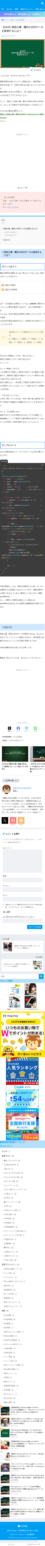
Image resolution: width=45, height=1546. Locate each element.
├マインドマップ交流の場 (15, 1231)
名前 (5, 876)
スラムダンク (10, 1277)
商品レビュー (10, 1373)
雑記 (5, 1311)
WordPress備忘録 (11, 1340)
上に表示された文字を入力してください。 (19, 917)
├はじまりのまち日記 (13, 1177)
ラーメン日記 (10, 1361)
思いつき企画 (10, 1294)
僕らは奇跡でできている (14, 1281)
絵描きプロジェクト (12, 1306)
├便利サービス (10, 1256)
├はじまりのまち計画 (13, 1173)
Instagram (13, 824)
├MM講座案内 (10, 1227)
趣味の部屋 (9, 1402)
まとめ (6, 1151)
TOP (2, 9)
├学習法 (8, 1198)
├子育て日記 (10, 1260)
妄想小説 (8, 1286)
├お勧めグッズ (11, 1252)
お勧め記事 (9, 1352)
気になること (10, 1394)
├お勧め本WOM (11, 1165)
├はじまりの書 (11, 1181)
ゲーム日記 (9, 1273)
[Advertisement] (22, 160)
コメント (7, 848)
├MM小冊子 (10, 1214)
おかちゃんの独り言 (12, 1344)
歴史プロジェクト (12, 1302)
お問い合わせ (12, 1530)
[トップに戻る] (3, 1535)
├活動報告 (9, 1243)
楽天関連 (8, 1390)
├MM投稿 (9, 1218)
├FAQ (7, 1206)
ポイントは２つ (11, 232)
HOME (23, 1526)
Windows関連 (10, 1336)
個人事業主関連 (11, 1369)
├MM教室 (9, 1223)
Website (21, 824)
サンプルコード (11, 235)
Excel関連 (9, 1315)
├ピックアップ (10, 1185)
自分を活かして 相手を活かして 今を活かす (22, 14)
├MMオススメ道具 (12, 1210)
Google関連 (17, 737)
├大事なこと (10, 1194)
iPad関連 (8, 1323)
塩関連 (7, 1377)
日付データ (19, 740)
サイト (5, 895)
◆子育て (9, 1248)
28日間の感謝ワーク (13, 1269)
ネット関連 (9, 1357)
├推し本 (8, 1169)
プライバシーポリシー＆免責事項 (22, 1534)
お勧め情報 (9, 1348)
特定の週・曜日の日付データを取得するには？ (21, 229)
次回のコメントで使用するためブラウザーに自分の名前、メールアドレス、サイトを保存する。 (23, 906)
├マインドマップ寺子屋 (14, 1235)
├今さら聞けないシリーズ (15, 1189)
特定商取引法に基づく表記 (28, 1530)
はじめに (10, 9)
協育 (16, 9)
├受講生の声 (10, 1239)
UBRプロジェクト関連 (13, 1332)
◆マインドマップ (12, 1202)
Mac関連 (8, 1328)
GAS (11, 740)
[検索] (41, 976)
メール (6, 886)
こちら (12, 207)
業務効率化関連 (11, 1386)
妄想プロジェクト (27, 9)
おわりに (7, 240)
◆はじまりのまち (12, 1160)
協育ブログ (8, 1156)
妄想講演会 (9, 1290)
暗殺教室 (8, 1298)
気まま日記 (9, 1398)
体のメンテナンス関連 (13, 1365)
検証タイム (9, 1382)
